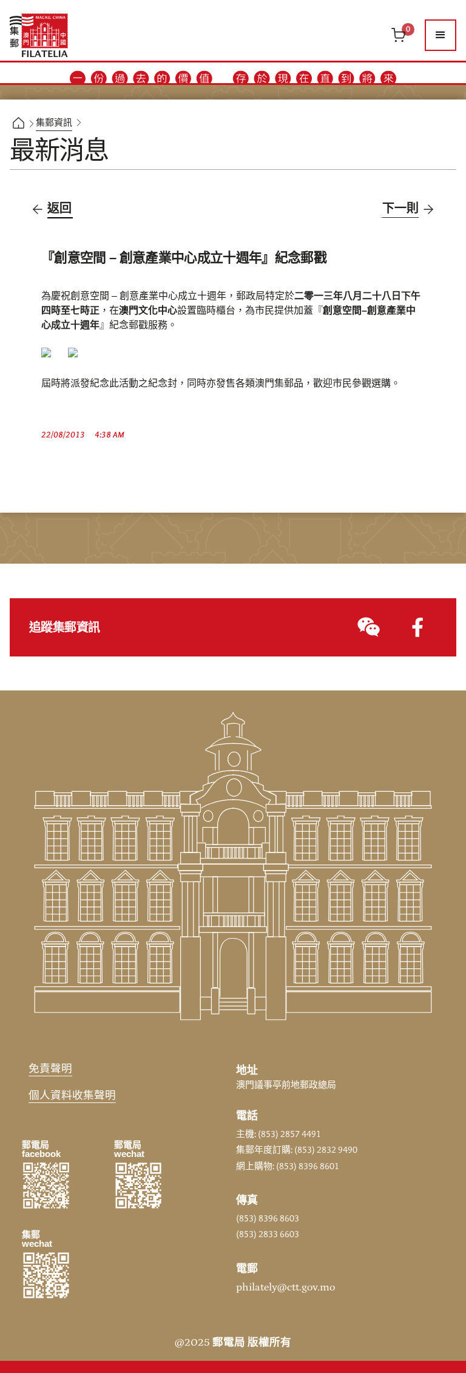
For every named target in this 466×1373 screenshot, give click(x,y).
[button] (440, 35)
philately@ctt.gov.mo (285, 1287)
